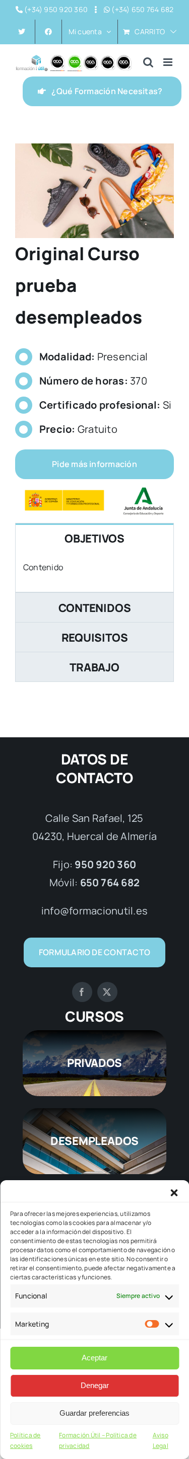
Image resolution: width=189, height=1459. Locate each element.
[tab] (94, 538)
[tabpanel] (94, 573)
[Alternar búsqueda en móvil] (148, 62)
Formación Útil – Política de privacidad (98, 1440)
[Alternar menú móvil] (168, 62)
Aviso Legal (160, 1440)
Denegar (95, 1385)
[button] (174, 1193)
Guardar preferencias (94, 1413)
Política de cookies (25, 1440)
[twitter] (107, 992)
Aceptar (94, 1357)
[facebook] (82, 992)
